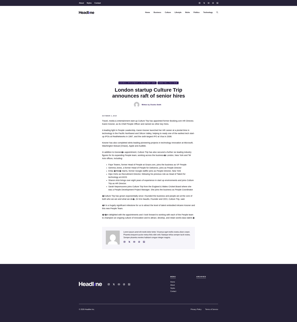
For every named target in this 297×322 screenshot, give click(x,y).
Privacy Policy (196, 309)
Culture (168, 12)
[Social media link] (199, 3)
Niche (187, 12)
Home (147, 12)
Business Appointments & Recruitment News (137, 83)
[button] (216, 12)
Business (157, 12)
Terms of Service (211, 309)
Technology (208, 12)
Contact (97, 3)
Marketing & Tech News (168, 83)
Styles (89, 3)
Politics (197, 12)
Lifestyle (178, 12)
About (81, 3)
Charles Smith (155, 105)
